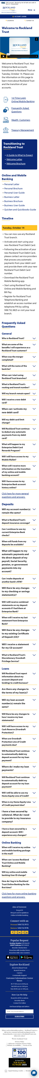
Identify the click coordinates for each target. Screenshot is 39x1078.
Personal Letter (11, 184)
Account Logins (20, 16)
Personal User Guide (14, 192)
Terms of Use (27, 1045)
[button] (33, 10)
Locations (10, 20)
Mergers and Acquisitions (19, 913)
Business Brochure (13, 201)
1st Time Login (18, 97)
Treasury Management (22, 130)
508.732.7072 (23, 924)
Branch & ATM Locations (19, 998)
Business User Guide (14, 205)
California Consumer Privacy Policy (19, 1043)
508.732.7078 (23, 928)
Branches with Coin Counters (19, 953)
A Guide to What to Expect (19, 155)
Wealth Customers (20, 119)
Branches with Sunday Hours (19, 950)
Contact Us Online (19, 1003)
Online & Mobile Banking (19, 915)
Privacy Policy (19, 1042)
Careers (19, 973)
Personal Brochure (13, 188)
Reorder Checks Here (19, 948)
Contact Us (30, 20)
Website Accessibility (14, 1045)
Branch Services (19, 970)
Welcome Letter (14, 159)
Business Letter (11, 196)
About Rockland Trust (19, 968)
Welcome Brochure (15, 163)
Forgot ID (19, 910)
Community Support (19, 975)
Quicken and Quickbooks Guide (20, 209)
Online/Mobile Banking (22, 101)
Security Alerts (19, 1000)
